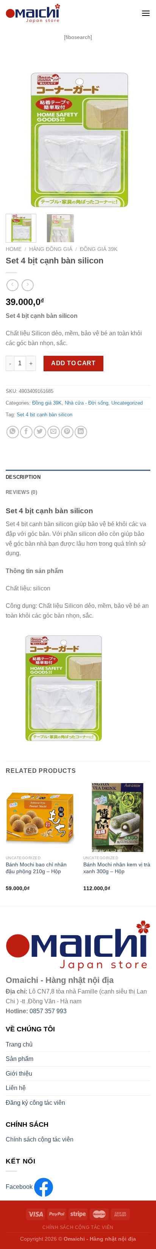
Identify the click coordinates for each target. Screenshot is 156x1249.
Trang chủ (19, 1044)
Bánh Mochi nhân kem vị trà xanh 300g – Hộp (116, 868)
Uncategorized (127, 403)
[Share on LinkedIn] (81, 432)
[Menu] (145, 13)
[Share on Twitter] (40, 432)
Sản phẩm (19, 1059)
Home (14, 249)
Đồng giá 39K (98, 249)
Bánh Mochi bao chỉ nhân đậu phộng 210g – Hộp (36, 868)
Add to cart (73, 363)
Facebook (20, 1187)
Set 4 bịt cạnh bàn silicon (44, 414)
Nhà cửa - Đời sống (86, 403)
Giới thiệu (19, 1073)
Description (23, 477)
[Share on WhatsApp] (12, 432)
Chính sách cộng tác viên (39, 1139)
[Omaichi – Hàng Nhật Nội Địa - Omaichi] (63, 13)
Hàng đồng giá (50, 249)
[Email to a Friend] (53, 432)
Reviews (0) (21, 492)
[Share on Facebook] (26, 432)
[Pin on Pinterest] (67, 432)
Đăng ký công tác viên (35, 1102)
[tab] (78, 477)
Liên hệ (16, 1088)
